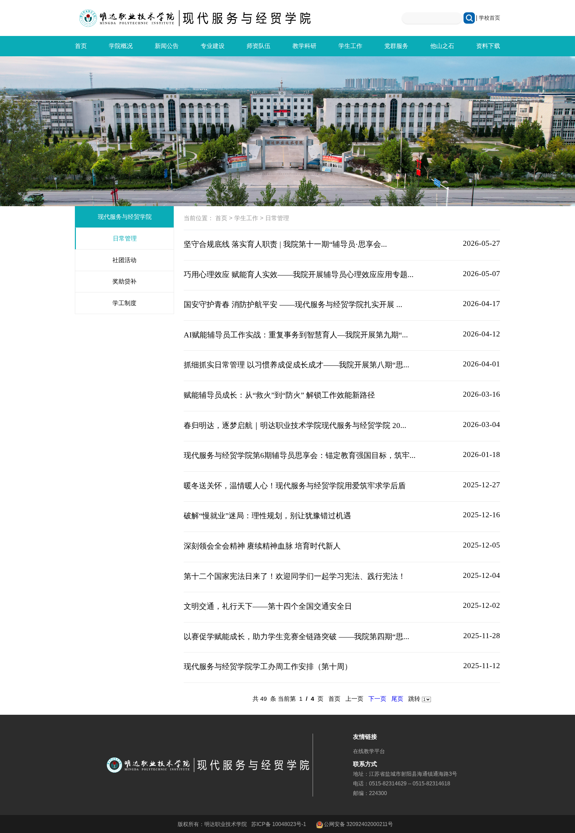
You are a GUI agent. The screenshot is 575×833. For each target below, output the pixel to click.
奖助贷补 (124, 281)
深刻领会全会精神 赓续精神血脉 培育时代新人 (262, 546)
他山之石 (442, 46)
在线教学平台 (369, 751)
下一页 (377, 698)
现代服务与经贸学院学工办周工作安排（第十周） (268, 666)
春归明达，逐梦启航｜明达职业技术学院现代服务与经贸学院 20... (295, 425)
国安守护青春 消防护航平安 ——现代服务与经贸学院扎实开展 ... (293, 304)
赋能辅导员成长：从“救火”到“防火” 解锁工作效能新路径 (279, 395)
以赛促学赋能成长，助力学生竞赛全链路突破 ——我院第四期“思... (296, 636)
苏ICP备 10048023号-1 (278, 824)
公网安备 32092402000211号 (358, 824)
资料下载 (488, 46)
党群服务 (396, 46)
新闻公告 (167, 46)
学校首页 (489, 18)
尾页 (397, 698)
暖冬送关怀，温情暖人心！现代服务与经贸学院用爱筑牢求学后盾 (295, 485)
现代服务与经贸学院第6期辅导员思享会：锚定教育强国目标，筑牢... (300, 455)
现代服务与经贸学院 (125, 216)
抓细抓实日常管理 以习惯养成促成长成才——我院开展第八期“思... (296, 364)
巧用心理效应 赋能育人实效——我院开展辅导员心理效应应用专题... (299, 274)
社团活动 (124, 260)
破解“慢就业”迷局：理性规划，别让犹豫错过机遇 (267, 515)
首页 (81, 46)
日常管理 (125, 238)
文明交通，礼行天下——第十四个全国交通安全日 (268, 606)
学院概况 (121, 46)
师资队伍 (259, 46)
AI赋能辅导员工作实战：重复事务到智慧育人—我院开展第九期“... (296, 334)
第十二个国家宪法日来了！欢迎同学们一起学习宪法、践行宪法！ (295, 576)
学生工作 (350, 46)
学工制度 (124, 303)
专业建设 (213, 46)
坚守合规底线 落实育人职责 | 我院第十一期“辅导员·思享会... (285, 244)
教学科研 (304, 46)
